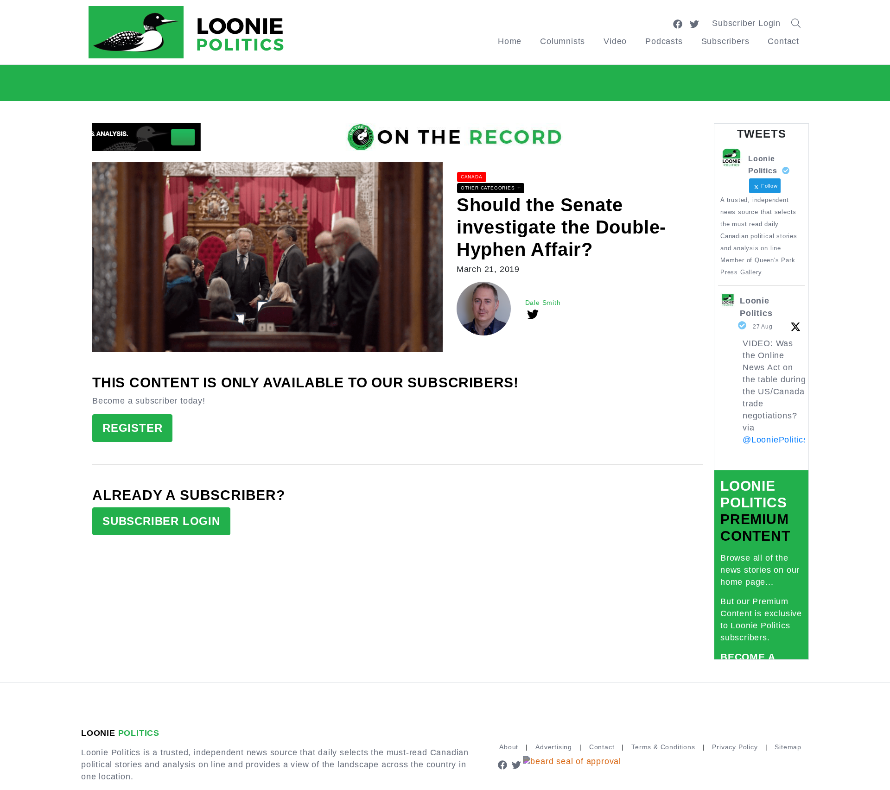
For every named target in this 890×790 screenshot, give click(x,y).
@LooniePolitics (775, 439)
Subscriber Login (746, 23)
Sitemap (788, 747)
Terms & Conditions (663, 747)
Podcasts (663, 41)
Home (509, 41)
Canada (472, 176)
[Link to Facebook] (677, 23)
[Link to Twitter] (694, 23)
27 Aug (763, 326)
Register (132, 428)
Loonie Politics (756, 307)
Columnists (562, 41)
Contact (783, 41)
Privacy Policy (734, 747)
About (508, 747)
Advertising (553, 747)
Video (615, 41)
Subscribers (725, 41)
